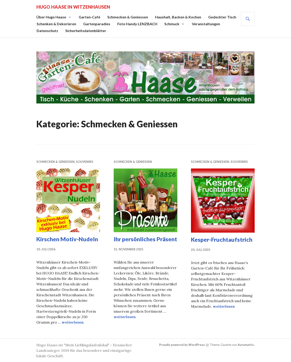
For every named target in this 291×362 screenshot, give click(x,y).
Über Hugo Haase (51, 17)
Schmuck (171, 24)
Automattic (246, 345)
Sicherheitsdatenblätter (85, 30)
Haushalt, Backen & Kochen (178, 17)
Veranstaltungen (206, 24)
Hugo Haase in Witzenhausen (73, 7)
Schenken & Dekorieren (56, 24)
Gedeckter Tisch (222, 17)
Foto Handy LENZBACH (137, 24)
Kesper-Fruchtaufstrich (221, 239)
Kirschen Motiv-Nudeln (67, 239)
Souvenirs (84, 161)
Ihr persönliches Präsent (145, 239)
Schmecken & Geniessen (127, 17)
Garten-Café (89, 17)
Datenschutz (47, 30)
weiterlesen (73, 322)
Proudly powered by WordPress (182, 345)
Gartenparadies (96, 24)
